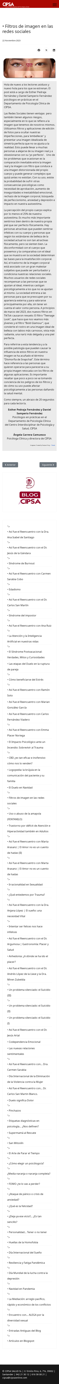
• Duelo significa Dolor (20, 1100)
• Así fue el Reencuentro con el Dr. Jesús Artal (27, 1032)
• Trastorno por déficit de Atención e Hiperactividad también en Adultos (28, 828)
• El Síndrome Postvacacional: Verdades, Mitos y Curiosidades (26, 654)
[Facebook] (39, 50)
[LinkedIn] (54, 50)
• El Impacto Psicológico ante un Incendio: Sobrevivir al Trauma (26, 744)
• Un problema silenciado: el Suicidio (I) (28, 1020)
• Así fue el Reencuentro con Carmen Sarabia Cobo (29, 576)
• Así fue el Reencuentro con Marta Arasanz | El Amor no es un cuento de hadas (28, 868)
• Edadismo (14, 589)
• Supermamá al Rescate (21, 1133)
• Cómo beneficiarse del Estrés (25, 679)
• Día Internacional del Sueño (24, 1252)
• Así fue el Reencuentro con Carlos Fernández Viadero (28, 716)
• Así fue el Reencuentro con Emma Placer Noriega (28, 732)
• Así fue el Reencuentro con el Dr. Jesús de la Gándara (27, 550)
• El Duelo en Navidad (20, 787)
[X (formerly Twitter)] (46, 50)
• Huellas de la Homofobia (22, 1242)
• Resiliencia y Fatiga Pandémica (26, 1262)
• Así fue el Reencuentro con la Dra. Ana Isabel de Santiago (28, 534)
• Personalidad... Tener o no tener (27, 1232)
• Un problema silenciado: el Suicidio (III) (28, 992)
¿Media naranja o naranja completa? (28, 1173)
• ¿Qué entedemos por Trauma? (26, 894)
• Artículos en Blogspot (20, 1341)
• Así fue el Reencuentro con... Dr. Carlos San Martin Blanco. (26, 1091)
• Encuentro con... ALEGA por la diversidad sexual (25, 1317)
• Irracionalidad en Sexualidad (25, 884)
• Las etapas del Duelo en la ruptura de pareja (28, 666)
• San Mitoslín (15, 1143)
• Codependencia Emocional (23, 1042)
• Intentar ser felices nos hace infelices (24, 929)
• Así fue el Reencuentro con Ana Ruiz (29, 625)
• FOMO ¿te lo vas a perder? (23, 1184)
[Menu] (55, 4)
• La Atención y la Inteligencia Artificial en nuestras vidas (24, 638)
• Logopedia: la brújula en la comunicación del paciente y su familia (25, 775)
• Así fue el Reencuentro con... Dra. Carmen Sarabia (27, 1066)
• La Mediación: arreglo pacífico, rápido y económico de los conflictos (29, 1301)
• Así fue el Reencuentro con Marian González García (28, 704)
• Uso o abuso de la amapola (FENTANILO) (24, 816)
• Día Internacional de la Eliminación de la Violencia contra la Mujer (28, 1079)
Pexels (53, 445)
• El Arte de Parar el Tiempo (23, 1153)
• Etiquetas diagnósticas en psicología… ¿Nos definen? (23, 1123)
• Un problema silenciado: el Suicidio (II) (28, 1008)
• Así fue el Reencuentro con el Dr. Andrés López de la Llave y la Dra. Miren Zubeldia (27, 974)
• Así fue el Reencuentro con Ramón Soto (28, 692)
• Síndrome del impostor (21, 615)
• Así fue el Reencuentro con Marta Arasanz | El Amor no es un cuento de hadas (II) (28, 847)
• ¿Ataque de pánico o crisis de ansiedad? (25, 1196)
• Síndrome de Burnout (21, 563)
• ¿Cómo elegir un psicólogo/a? (25, 1163)
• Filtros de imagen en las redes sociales (25, 800)
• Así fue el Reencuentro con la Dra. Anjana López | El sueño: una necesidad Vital (28, 910)
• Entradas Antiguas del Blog (24, 1330)
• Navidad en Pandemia (21, 1288)
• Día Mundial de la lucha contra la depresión (27, 1275)
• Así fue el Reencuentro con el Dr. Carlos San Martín (27, 602)
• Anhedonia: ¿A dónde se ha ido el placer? (27, 959)
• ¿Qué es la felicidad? (20, 1206)
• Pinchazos (14, 1110)
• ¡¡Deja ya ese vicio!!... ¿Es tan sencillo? (24, 1219)
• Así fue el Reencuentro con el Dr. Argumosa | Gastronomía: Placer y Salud (28, 944)
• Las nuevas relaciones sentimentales (21, 1051)
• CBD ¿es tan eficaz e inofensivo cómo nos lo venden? (26, 760)
